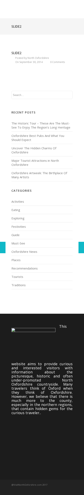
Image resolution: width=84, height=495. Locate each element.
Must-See (18, 243)
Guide (15, 235)
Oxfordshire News (24, 252)
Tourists (17, 277)
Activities (17, 201)
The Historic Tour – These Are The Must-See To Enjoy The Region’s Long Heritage (40, 125)
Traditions (18, 285)
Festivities (18, 226)
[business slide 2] (3, 247)
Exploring (17, 218)
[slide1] (81, 247)
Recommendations (24, 268)
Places (16, 260)
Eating (15, 210)
